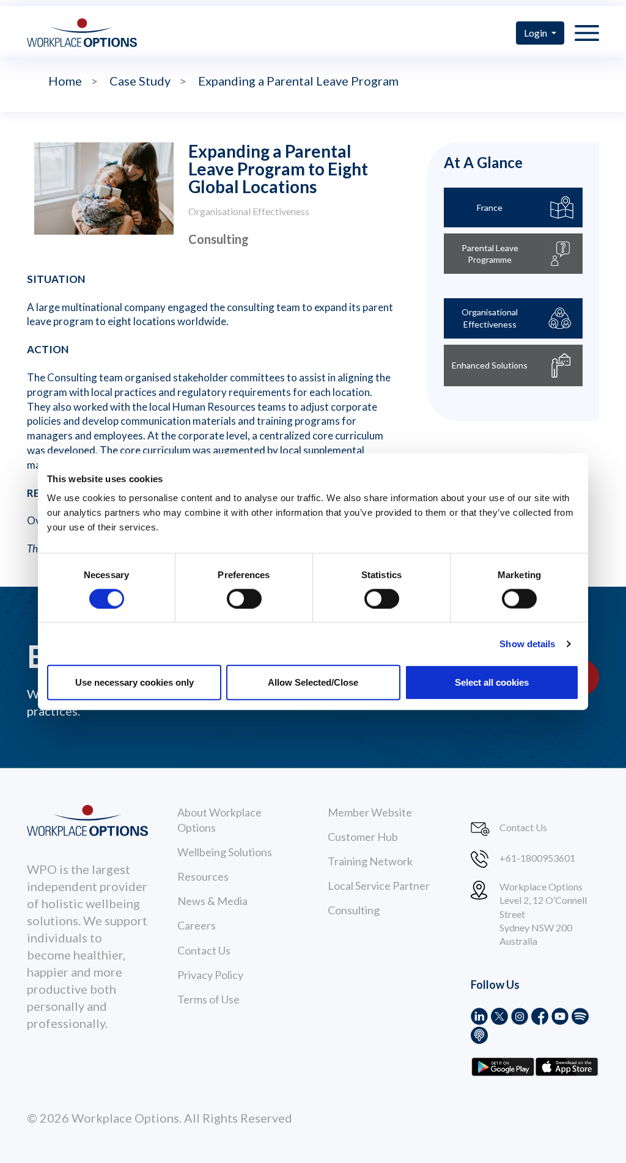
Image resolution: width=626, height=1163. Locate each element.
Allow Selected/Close (313, 682)
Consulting (354, 910)
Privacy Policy (210, 974)
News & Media (212, 901)
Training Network (370, 861)
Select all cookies (492, 682)
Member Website (370, 812)
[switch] (244, 598)
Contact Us (203, 950)
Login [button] (536, 33)
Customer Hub (363, 836)
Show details (527, 643)
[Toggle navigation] (587, 32)
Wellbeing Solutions (224, 852)
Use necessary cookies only (134, 682)
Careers (196, 925)
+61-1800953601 (537, 858)
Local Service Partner (379, 885)
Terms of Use (208, 999)
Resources (203, 876)
